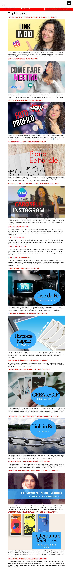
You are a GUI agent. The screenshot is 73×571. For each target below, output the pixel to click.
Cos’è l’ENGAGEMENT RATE (18, 227)
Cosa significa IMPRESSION (19, 257)
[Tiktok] (29, 8)
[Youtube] (21, 8)
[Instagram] (27, 8)
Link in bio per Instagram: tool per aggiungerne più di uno (33, 416)
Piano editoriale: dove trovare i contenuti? (27, 142)
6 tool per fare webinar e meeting (22, 59)
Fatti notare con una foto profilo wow (25, 100)
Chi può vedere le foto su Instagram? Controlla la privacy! (34, 470)
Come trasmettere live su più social (23, 268)
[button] (69, 3)
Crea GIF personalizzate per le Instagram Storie (29, 369)
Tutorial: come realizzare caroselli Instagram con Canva (33, 183)
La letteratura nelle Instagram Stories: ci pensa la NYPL (32, 512)
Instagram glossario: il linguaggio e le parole (28, 360)
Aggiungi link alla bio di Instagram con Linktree (29, 461)
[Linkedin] (24, 8)
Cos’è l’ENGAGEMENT (16, 238)
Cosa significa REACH (17, 247)
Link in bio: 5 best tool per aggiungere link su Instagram (32, 17)
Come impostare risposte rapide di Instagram (27, 313)
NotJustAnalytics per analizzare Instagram (27, 559)
